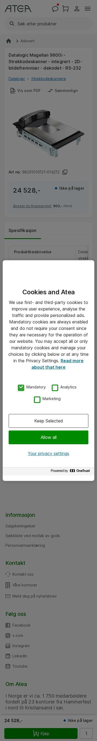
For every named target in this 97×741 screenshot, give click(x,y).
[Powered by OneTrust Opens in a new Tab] (71, 472)
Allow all (49, 437)
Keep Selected (48, 421)
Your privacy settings (48, 453)
